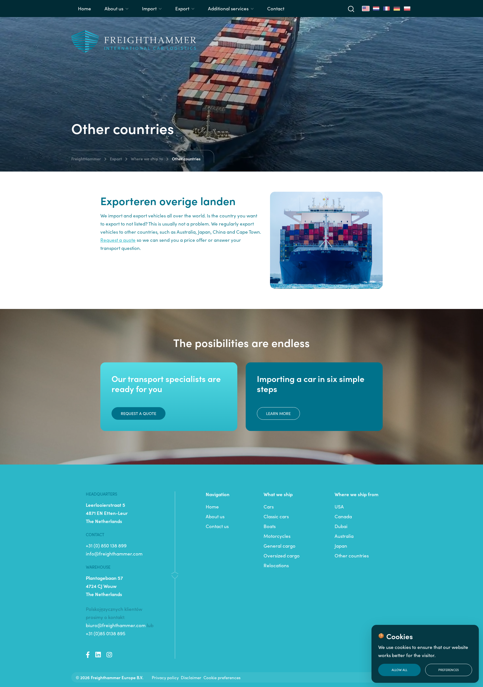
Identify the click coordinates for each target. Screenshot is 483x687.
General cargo (279, 545)
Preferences (448, 669)
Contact (275, 8)
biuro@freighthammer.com (116, 625)
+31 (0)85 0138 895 (105, 633)
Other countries (352, 555)
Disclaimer (191, 677)
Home (84, 8)
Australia (344, 536)
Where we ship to (147, 158)
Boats (270, 526)
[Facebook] (88, 654)
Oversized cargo (282, 555)
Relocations (276, 565)
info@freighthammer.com (114, 553)
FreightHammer (86, 158)
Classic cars (276, 516)
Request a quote (138, 413)
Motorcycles (277, 536)
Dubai (341, 526)
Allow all (399, 669)
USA (339, 506)
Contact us (217, 526)
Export (182, 8)
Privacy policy (165, 677)
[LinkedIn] (98, 654)
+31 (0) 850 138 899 (106, 545)
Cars (269, 506)
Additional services (228, 8)
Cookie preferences (221, 677)
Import (149, 8)
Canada (343, 516)
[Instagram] (109, 654)
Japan (341, 545)
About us (114, 8)
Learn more (278, 413)
